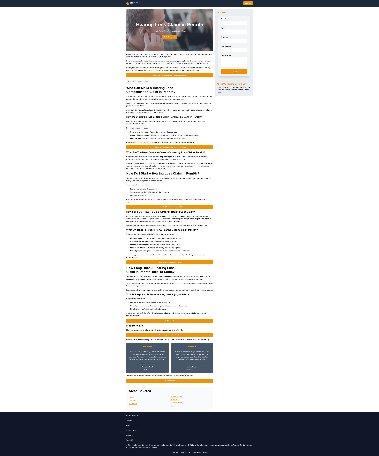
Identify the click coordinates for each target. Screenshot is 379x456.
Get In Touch (169, 320)
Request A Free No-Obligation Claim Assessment (169, 75)
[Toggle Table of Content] (145, 81)
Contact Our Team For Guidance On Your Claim (170, 147)
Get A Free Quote (169, 380)
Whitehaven (175, 399)
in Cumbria (143, 142)
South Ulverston (176, 403)
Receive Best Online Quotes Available (169, 207)
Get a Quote (168, 37)
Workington (133, 403)
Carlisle (131, 397)
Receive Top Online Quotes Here (170, 262)
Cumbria (132, 400)
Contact (248, 3)
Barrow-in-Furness (177, 406)
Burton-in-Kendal (176, 396)
